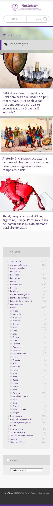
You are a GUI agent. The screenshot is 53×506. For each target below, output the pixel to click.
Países (13, 307)
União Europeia (19, 409)
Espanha (16, 350)
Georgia (16, 360)
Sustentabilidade (17, 432)
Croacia (16, 340)
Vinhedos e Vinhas (18, 442)
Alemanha (17, 314)
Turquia (16, 406)
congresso (15, 271)
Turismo (13, 439)
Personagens (16, 416)
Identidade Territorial (19, 297)
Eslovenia (17, 347)
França (13, 281)
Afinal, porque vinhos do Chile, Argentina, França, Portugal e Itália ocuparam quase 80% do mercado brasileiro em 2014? (25, 222)
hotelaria (14, 291)
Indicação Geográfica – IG (21, 301)
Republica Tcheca (20, 396)
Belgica (16, 324)
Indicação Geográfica (22, 422)
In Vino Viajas (8, 493)
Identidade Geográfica (20, 294)
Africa (15, 310)
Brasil (15, 327)
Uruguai (16, 412)
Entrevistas (15, 278)
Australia (16, 320)
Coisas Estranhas (17, 268)
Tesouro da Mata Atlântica (21, 435)
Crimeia (16, 337)
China (15, 333)
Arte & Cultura (16, 261)
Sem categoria (16, 429)
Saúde (13, 425)
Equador (16, 343)
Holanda (16, 366)
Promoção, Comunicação (21, 419)
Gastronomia (16, 284)
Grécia (15, 363)
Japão (15, 380)
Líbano (15, 383)
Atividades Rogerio (18, 265)
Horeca (13, 287)
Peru (15, 389)
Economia (14, 274)
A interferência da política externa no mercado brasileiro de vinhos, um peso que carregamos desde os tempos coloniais (26, 164)
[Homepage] (26, 7)
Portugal (16, 393)
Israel (15, 373)
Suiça (15, 403)
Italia (15, 376)
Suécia (16, 399)
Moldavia (16, 386)
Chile (15, 330)
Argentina (17, 317)
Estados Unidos (19, 353)
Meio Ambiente (17, 304)
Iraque (15, 370)
